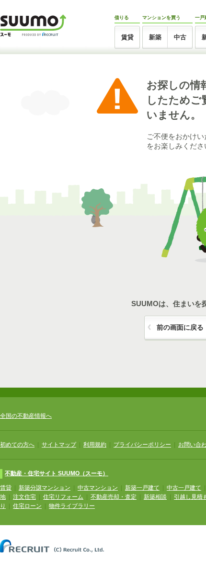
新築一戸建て (142, 487)
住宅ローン (27, 506)
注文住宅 (24, 497)
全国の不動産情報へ (26, 416)
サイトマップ (59, 444)
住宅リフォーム (63, 497)
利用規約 (94, 444)
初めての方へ (17, 444)
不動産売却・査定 (114, 497)
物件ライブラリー (72, 506)
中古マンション (98, 487)
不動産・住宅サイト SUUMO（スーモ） (56, 473)
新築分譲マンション (44, 487)
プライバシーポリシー (142, 444)
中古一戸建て (184, 487)
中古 (180, 37)
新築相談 (155, 497)
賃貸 (127, 37)
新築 (155, 37)
